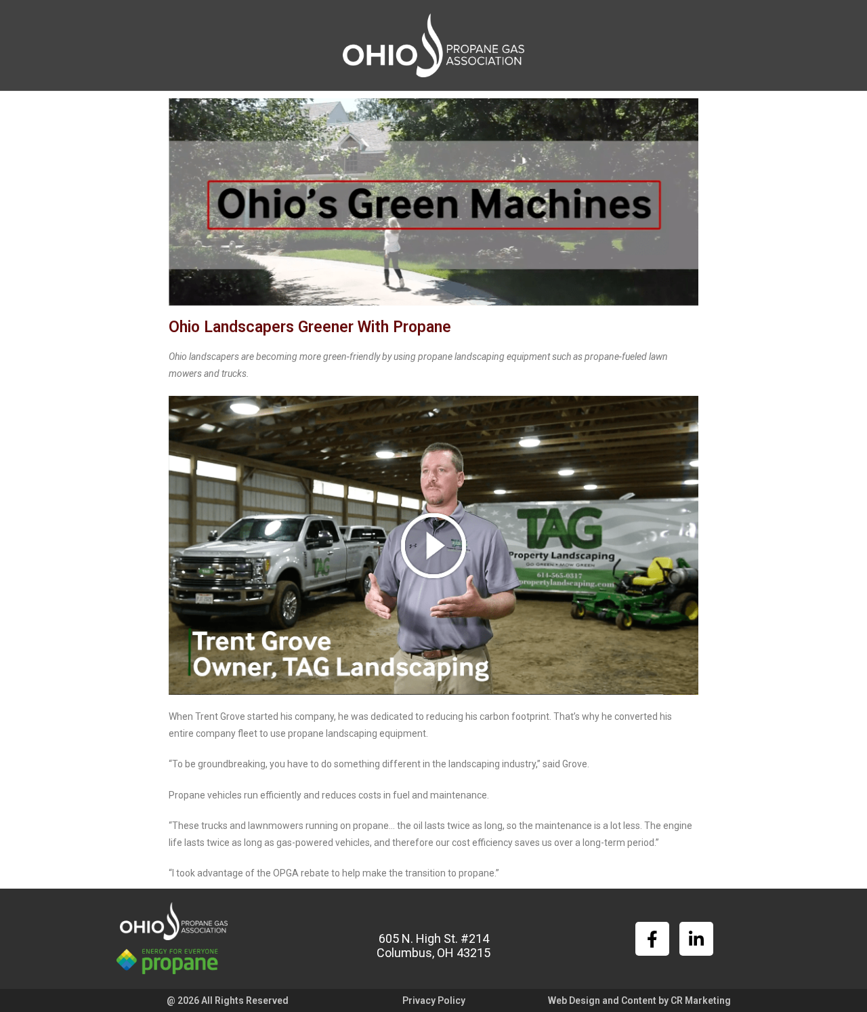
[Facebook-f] (652, 939)
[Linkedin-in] (696, 939)
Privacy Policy (433, 1000)
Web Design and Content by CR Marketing (639, 1000)
